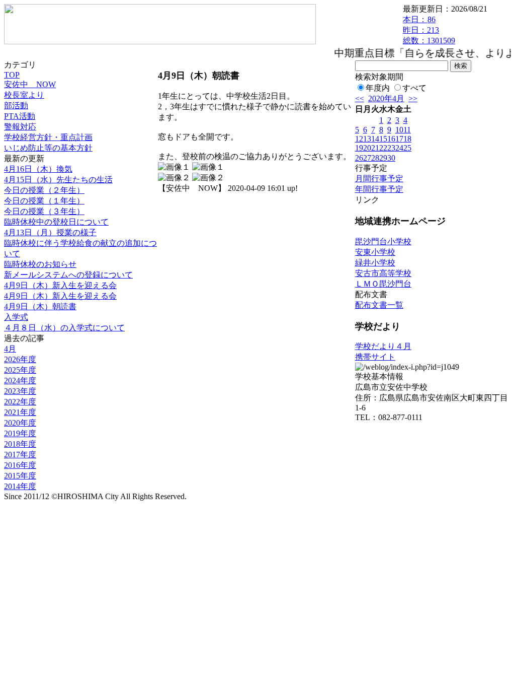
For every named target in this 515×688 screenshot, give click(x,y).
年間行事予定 (379, 189)
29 (383, 158)
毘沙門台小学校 (383, 241)
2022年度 (20, 401)
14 (375, 138)
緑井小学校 (375, 262)
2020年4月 (386, 98)
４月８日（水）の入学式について (64, 327)
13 (367, 138)
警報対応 (20, 126)
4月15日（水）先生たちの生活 (58, 179)
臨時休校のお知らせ (40, 264)
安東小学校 (375, 252)
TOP (12, 75)
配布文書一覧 (379, 305)
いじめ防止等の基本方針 (48, 148)
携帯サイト (375, 357)
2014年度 (20, 486)
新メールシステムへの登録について (68, 274)
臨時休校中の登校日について (56, 222)
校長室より (24, 95)
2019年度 (20, 433)
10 (399, 129)
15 (383, 138)
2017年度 (20, 454)
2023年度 (20, 391)
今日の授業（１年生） (44, 200)
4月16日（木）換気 (38, 169)
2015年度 (20, 475)
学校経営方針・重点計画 (48, 137)
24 (399, 148)
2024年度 (20, 380)
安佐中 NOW (30, 84)
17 (399, 138)
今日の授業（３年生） (44, 211)
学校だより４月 (383, 346)
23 (391, 148)
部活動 (16, 105)
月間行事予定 (379, 178)
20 (367, 148)
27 (367, 158)
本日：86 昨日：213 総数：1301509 (429, 30)
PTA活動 (19, 116)
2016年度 (20, 465)
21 (375, 148)
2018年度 (20, 444)
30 (391, 158)
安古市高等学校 (383, 273)
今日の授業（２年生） (44, 190)
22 (383, 148)
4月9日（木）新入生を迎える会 (60, 285)
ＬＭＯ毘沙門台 (383, 284)
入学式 (16, 317)
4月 (10, 349)
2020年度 (20, 423)
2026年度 (20, 359)
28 (375, 158)
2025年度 (20, 370)
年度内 (378, 88)
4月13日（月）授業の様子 (50, 232)
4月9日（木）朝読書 (40, 306)
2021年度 (20, 412)
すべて (414, 88)
